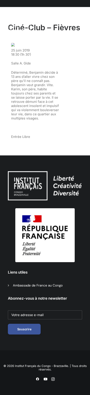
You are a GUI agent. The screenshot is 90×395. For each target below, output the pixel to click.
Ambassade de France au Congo (38, 285)
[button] (30, 21)
